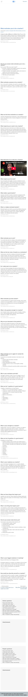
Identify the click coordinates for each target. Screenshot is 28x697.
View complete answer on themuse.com (8, 306)
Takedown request (5, 89)
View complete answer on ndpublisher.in (8, 262)
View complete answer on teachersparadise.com (9, 458)
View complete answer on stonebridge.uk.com (9, 472)
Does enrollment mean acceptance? (9, 606)
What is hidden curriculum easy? (9, 605)
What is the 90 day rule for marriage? (9, 609)
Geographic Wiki (12, 30)
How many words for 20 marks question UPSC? (12, 611)
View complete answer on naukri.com (7, 382)
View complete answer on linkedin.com (7, 189)
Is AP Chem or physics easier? (8, 607)
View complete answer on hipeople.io (7, 434)
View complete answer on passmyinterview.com (9, 583)
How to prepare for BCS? (7, 613)
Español (25, 1)
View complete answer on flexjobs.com (7, 248)
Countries (7, 30)
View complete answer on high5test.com (8, 317)
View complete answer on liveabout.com (8, 136)
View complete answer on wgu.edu (7, 276)
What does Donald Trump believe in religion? (11, 610)
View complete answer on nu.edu (6, 203)
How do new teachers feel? (8, 602)
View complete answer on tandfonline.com (8, 122)
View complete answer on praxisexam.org (8, 403)
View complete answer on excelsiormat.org (8, 42)
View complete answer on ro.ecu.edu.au (8, 91)
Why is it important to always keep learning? (11, 614)
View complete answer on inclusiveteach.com (9, 569)
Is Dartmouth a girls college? (8, 604)
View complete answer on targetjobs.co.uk (8, 535)
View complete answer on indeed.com (7, 78)
